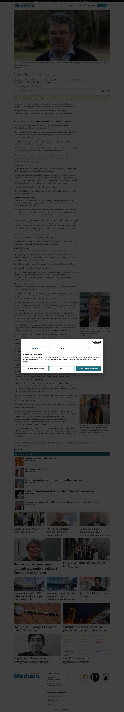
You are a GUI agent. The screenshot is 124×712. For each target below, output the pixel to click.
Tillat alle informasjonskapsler (88, 368)
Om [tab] (89, 348)
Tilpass (61, 368)
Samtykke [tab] (35, 348)
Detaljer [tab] (62, 348)
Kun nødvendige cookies (36, 368)
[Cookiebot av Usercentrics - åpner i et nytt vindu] (93, 342)
